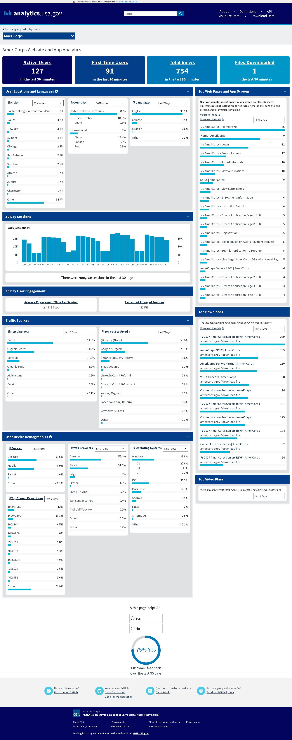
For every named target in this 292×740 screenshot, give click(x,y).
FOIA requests (118, 722)
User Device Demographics (26, 436)
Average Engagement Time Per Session (51, 302)
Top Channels (20, 331)
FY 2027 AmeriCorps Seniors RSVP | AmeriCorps (230, 337)
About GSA (78, 722)
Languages (143, 102)
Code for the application (118, 697)
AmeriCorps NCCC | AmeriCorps (220, 350)
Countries (80, 102)
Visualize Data (229, 15)
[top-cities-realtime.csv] (9, 103)
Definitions (248, 11)
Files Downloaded (255, 62)
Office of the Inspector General (164, 722)
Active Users (37, 62)
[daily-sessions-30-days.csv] (28, 228)
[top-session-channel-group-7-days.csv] (9, 332)
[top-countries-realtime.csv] (71, 103)
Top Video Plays (211, 479)
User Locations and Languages (29, 91)
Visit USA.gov (141, 733)
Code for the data (115, 692)
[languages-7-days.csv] (134, 103)
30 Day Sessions (18, 216)
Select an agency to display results (21, 29)
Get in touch (163, 692)
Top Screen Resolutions (27, 498)
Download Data (263, 15)
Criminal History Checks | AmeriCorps (224, 444)
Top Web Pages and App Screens (224, 91)
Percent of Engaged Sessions (144, 302)
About (224, 11)
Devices (16, 448)
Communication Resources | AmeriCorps (225, 390)
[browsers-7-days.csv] (71, 449)
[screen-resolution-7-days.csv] (9, 499)
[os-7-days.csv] (134, 449)
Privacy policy (193, 722)
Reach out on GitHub (66, 692)
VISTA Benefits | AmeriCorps (218, 377)
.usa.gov (38, 13)
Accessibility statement (85, 726)
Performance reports (159, 726)
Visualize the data (210, 114)
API (269, 11)
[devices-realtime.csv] (9, 449)
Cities (15, 102)
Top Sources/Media (117, 331)
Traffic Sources (17, 320)
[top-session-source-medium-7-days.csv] (102, 332)
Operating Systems (149, 448)
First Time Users (110, 62)
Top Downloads (210, 312)
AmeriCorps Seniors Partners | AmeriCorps (227, 363)
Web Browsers (83, 448)
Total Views (182, 62)
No (138, 628)
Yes (138, 618)
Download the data (210, 119)
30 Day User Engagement (25, 291)
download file (231, 341)
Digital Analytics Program (144, 715)
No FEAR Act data (120, 726)
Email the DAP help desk (220, 692)
